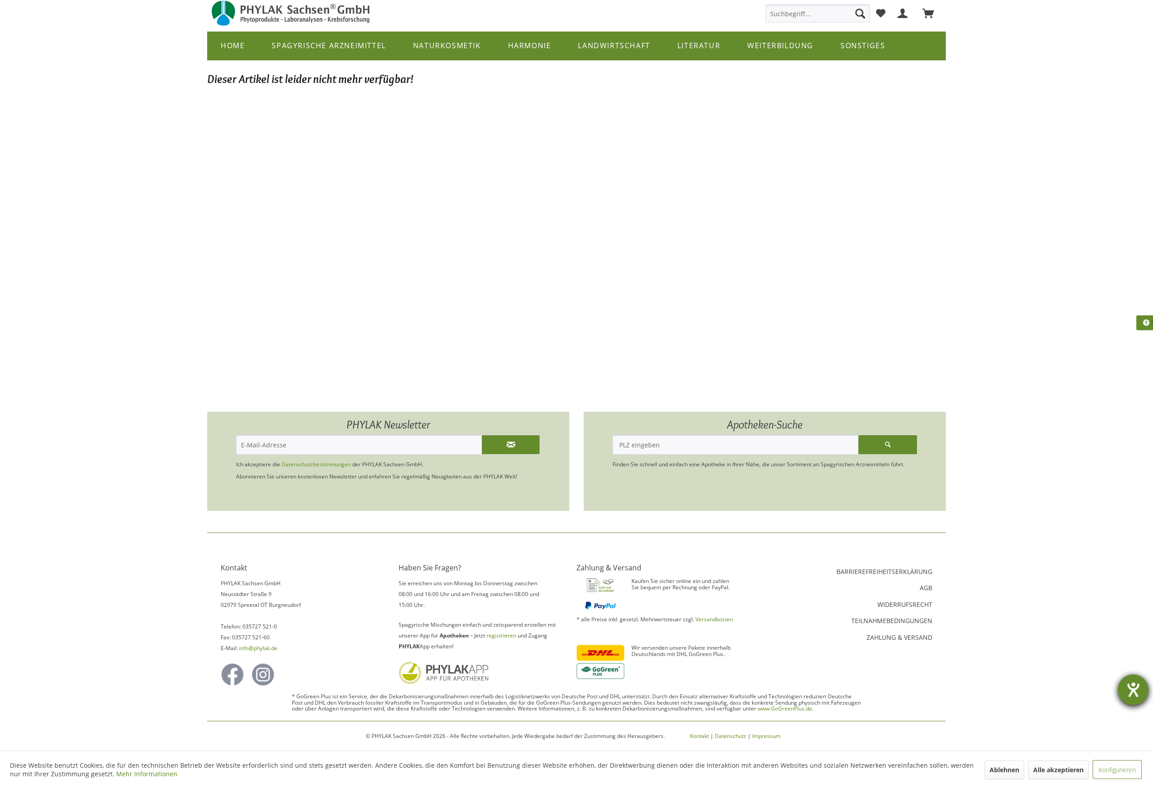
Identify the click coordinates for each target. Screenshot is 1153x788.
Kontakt (699, 736)
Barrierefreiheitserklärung (884, 571)
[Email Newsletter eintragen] (510, 445)
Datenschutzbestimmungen (316, 464)
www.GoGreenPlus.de (785, 708)
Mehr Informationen (146, 774)
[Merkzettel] (881, 14)
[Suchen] (860, 14)
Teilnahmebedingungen (891, 620)
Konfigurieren (1117, 769)
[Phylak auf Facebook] (232, 674)
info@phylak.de (258, 648)
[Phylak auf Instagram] (263, 674)
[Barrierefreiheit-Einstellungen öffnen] (1133, 689)
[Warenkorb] (932, 14)
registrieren (501, 635)
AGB (926, 587)
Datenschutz (730, 736)
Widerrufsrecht (904, 604)
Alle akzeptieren (1058, 769)
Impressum (766, 736)
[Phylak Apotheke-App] (478, 672)
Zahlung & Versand (899, 637)
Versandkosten (714, 619)
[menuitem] (818, 14)
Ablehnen (1004, 769)
